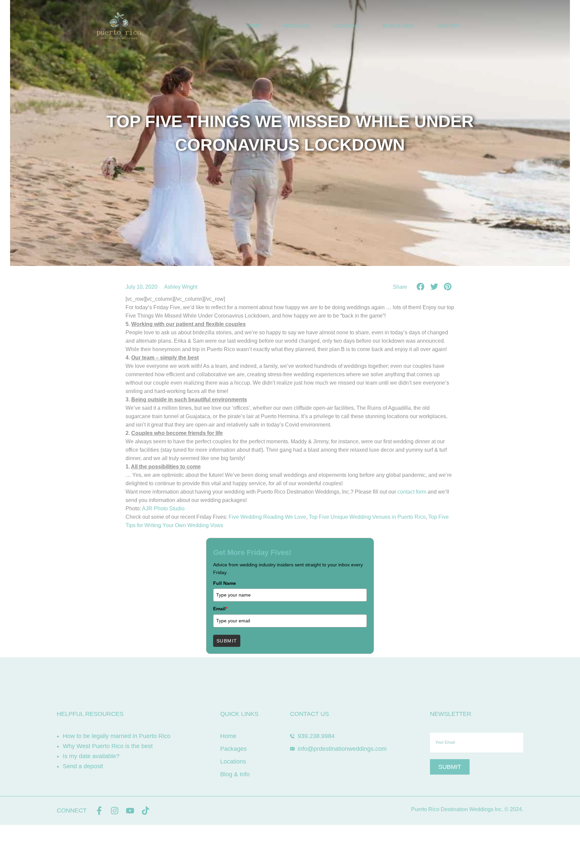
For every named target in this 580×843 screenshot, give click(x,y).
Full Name (224, 583)
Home (253, 26)
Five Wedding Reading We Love (267, 517)
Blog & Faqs (398, 26)
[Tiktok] (145, 810)
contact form (411, 492)
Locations (345, 26)
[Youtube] (130, 810)
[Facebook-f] (99, 810)
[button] (421, 286)
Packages (296, 26)
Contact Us (309, 714)
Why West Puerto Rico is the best (108, 746)
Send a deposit (83, 766)
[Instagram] (114, 810)
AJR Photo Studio (163, 508)
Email (220, 608)
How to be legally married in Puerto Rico (117, 736)
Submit (226, 640)
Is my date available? (91, 756)
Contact (448, 26)
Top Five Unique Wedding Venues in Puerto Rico (367, 517)
